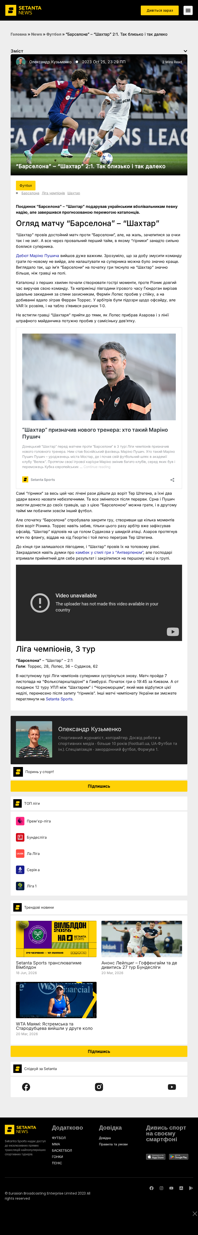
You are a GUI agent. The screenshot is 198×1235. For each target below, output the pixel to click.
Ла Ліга (33, 853)
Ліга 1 (31, 886)
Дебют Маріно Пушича (37, 255)
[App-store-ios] (181, 1188)
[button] (185, 51)
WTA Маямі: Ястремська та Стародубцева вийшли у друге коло (54, 1026)
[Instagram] (161, 1188)
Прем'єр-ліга (39, 821)
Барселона (30, 193)
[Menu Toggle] (188, 10)
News (36, 34)
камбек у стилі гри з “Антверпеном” (109, 552)
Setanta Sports (59, 698)
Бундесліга (37, 837)
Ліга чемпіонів (53, 193)
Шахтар (73, 193)
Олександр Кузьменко (50, 61)
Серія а (33, 870)
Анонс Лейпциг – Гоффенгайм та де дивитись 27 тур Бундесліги (139, 965)
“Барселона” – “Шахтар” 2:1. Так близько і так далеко (91, 166)
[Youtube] (171, 1188)
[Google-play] (191, 1188)
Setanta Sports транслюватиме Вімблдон (49, 965)
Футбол (53, 34)
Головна (19, 34)
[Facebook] (151, 1188)
